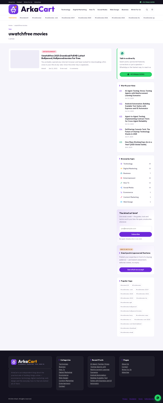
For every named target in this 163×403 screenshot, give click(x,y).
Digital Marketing (80, 10)
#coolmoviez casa (142, 315)
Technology (65, 10)
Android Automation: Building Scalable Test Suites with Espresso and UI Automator (137, 106)
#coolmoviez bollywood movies (131, 311)
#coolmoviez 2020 (84, 18)
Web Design (114, 10)
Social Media (102, 10)
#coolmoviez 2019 (68, 18)
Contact (19, 2)
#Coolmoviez (36, 18)
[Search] (147, 9)
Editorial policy (149, 399)
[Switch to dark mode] (152, 9)
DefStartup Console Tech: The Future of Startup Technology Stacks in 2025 (137, 131)
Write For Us (28, 2)
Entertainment (49, 51)
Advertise (37, 2)
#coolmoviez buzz (127, 315)
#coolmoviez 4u (134, 18)
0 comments (74, 68)
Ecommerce (63, 375)
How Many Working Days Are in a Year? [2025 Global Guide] (138, 143)
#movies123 (24, 18)
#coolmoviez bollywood (128, 307)
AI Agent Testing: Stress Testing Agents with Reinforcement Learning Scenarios (138, 93)
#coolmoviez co (126, 319)
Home (11, 25)
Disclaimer (132, 399)
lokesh (43, 68)
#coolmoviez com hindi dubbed (131, 324)
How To (92, 10)
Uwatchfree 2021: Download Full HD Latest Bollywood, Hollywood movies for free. (63, 57)
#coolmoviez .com (51, 18)
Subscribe (136, 234)
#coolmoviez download (128, 328)
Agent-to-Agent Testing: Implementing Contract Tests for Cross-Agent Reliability (137, 118)
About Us (12, 2)
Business (125, 10)
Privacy (125, 399)
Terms (140, 399)
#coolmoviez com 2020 (142, 319)
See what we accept (135, 270)
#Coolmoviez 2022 (118, 18)
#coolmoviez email (127, 332)
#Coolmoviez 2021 (101, 18)
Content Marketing (66, 380)
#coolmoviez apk (149, 18)
